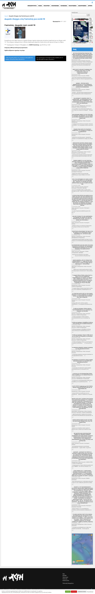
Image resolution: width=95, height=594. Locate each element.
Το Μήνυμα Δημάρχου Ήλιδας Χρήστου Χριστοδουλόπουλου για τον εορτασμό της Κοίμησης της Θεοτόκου (82, 310)
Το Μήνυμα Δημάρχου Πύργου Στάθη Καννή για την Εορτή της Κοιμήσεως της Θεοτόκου (82, 335)
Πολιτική (65, 579)
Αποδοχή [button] (68, 591)
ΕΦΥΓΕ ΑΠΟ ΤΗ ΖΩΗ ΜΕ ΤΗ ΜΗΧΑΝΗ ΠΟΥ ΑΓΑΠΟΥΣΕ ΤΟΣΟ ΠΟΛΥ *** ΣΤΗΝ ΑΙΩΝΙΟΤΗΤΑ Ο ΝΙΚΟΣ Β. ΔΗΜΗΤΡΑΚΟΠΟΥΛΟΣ (82, 71)
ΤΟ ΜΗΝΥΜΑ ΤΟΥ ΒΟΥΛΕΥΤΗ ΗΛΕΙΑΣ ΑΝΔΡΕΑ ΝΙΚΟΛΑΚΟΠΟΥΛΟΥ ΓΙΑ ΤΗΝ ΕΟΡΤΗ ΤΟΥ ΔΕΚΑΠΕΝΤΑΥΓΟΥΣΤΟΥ (82, 361)
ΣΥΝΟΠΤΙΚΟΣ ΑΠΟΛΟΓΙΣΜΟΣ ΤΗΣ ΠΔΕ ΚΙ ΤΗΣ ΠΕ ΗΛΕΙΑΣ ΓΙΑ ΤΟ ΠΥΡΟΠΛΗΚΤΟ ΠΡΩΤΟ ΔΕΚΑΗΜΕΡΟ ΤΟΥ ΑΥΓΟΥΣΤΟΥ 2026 (82, 232)
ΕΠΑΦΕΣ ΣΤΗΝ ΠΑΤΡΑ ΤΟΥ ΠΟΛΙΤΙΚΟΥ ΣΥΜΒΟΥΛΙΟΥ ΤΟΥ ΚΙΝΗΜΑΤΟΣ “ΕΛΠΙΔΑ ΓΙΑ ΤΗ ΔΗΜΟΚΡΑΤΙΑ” (82, 130)
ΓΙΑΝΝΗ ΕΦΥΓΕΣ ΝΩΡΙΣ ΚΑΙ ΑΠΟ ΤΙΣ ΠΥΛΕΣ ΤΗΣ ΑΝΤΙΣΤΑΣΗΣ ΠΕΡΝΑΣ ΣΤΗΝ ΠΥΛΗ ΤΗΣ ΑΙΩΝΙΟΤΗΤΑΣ (82, 421)
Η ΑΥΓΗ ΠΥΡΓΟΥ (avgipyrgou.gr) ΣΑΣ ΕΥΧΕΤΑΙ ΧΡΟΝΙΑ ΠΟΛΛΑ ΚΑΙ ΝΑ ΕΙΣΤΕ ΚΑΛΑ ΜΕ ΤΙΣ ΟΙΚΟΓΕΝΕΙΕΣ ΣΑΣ (82, 387)
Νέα (64, 574)
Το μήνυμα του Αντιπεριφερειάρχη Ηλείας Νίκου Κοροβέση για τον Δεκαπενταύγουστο (82, 374)
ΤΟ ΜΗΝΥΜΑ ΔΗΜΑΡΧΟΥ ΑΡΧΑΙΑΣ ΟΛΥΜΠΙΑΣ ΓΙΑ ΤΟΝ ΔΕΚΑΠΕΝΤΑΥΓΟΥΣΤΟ (82, 348)
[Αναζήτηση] (88, 15)
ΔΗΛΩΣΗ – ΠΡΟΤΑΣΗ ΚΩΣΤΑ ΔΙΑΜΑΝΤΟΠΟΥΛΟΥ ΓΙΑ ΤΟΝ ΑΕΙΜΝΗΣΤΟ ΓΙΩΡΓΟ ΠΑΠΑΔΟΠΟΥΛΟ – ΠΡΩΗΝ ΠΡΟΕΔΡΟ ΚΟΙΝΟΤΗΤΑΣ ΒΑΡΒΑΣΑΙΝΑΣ (82, 85)
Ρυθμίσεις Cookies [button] (82, 591)
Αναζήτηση (75, 12)
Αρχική (6, 16)
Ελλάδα (64, 575)
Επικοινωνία (66, 580)
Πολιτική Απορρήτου (68, 583)
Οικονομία (65, 577)
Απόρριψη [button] (74, 591)
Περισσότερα (90, 591)
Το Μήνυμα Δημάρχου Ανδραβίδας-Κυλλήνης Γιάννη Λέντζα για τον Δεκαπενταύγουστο (82, 323)
